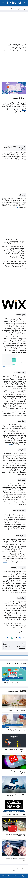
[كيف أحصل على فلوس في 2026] (14, 723)
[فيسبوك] (20, 637)
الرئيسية (24, 9)
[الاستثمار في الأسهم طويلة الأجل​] (14, 703)
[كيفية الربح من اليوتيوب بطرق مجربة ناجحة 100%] (14, 828)
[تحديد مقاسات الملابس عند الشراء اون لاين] (14, 851)
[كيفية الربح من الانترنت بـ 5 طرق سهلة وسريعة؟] (14, 743)
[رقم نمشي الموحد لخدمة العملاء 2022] (14, 807)
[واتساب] (12, 637)
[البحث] (3, 2)
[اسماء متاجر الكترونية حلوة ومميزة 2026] (14, 676)
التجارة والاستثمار (15, 9)
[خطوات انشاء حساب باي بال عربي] (14, 786)
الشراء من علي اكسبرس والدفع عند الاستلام (21, 646)
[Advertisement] (14, 28)
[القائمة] (24, 2)
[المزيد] (8, 637)
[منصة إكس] (16, 637)
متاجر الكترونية (13, 663)
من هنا (15, 352)
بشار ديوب (19, 50)
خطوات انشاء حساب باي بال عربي (6, 646)
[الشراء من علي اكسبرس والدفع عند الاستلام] (14, 765)
